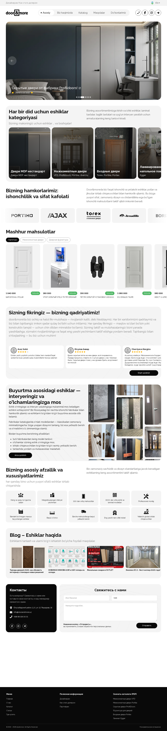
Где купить (10, 714)
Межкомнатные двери (32, 240)
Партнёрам (64, 707)
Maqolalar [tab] (99, 12)
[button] (12, 61)
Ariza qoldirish (20, 455)
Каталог (9, 707)
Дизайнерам (12, 3)
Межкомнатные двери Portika (125, 703)
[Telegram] (24, 626)
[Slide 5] (88, 97)
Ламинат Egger (119, 718)
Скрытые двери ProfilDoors (124, 707)
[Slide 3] (81, 97)
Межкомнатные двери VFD (124, 699)
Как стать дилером (28, 3)
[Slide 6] (90, 97)
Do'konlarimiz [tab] (118, 12)
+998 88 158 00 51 (21, 617)
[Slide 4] (85, 97)
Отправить (146, 625)
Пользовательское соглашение (150, 727)
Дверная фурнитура (58, 240)
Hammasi (12, 240)
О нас (8, 703)
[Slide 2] (79, 97)
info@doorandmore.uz (23, 612)
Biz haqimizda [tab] (65, 12)
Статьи (9, 711)
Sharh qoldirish (144, 373)
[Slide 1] (77, 97)
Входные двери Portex (122, 714)
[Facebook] (12, 626)
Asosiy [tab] (46, 12)
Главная (9, 699)
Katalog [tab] (83, 12)
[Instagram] (18, 626)
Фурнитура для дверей (122, 711)
